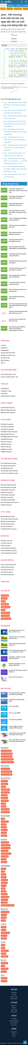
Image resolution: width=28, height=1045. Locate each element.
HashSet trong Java (6, 444)
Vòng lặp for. (4, 393)
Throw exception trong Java (8, 548)
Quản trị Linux (5, 769)
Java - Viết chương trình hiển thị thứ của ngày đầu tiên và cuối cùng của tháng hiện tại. (15, 123)
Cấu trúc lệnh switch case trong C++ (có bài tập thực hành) (17, 651)
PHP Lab (4, 981)
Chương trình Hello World (8, 353)
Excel (3, 945)
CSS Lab (4, 978)
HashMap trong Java (6, 449)
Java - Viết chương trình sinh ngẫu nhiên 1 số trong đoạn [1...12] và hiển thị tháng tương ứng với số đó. (15, 160)
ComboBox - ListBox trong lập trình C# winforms (17, 657)
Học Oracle (5, 851)
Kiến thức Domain (7, 774)
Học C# (4, 877)
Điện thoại (14, 1010)
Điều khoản (14, 999)
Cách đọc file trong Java (7, 567)
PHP (3, 819)
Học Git (4, 927)
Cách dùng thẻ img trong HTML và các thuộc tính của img (17, 733)
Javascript (4, 781)
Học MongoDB (6, 845)
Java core (4, 598)
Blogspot (4, 836)
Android (4, 918)
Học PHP (14, 1019)
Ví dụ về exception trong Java (9, 553)
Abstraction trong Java (7, 497)
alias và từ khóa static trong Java (10, 502)
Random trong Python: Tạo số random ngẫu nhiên (17, 664)
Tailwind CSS (5, 812)
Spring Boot (5, 595)
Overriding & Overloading (8, 500)
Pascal (3, 874)
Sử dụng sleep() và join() (7, 524)
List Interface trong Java (7, 426)
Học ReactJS (5, 809)
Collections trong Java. (7, 424)
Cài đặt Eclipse (5, 350)
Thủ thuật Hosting (6, 772)
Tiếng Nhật (5, 969)
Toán (3, 966)
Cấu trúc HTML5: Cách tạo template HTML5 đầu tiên (16, 727)
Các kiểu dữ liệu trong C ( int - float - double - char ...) (17, 631)
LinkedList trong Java (7, 439)
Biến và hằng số (5, 360)
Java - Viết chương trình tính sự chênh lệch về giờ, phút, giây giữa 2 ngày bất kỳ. (15, 139)
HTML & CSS (5, 792)
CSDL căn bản (6, 848)
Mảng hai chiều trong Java (8, 412)
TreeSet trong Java (6, 446)
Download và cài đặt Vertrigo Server (16, 700)
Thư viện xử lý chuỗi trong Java (9, 473)
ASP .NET (4, 900)
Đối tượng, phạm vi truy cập (8, 487)
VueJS (3, 804)
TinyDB (4, 859)
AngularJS (4, 784)
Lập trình (3, 5)
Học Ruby (4, 880)
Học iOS (4, 915)
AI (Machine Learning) (8, 905)
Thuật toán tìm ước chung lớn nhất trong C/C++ (17, 637)
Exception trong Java (6, 540)
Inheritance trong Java (7, 492)
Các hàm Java (5, 616)
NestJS (4, 806)
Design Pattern (6, 607)
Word (3, 948)
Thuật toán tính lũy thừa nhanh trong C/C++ (17, 644)
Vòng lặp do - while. (6, 391)
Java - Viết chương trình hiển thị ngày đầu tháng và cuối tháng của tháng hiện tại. (15, 104)
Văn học (4, 971)
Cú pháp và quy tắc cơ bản (8, 355)
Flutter (3, 920)
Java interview (5, 613)
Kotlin (3, 888)
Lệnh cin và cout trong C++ (16, 677)
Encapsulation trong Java (8, 490)
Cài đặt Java (4, 348)
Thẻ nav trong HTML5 (14, 713)
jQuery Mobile (5, 789)
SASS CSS (5, 801)
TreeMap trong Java (6, 451)
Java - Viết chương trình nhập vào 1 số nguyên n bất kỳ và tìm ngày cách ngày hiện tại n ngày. (15, 168)
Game (14, 1008)
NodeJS (4, 833)
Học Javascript (14, 1021)
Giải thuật (9, 9)
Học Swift (4, 883)
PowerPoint (5, 951)
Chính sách (14, 997)
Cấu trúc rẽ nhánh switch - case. (9, 377)
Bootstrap (4, 795)
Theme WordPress (7, 754)
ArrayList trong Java (6, 441)
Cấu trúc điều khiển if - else (8, 374)
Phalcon (4, 827)
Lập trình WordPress (7, 759)
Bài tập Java (5, 604)
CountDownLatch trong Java (8, 529)
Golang (4, 891)
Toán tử (3, 363)
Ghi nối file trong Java (7, 572)
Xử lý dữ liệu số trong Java (8, 466)
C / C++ (3, 9)
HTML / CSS (17, 9)
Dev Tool (4, 936)
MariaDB (4, 862)
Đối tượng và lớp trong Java (8, 485)
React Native (5, 912)
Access (4, 953)
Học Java (14, 1025)
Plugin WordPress (7, 756)
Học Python (14, 1023)
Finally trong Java (5, 545)
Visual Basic (5, 897)
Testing (4, 930)
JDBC (3, 610)
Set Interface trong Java (7, 429)
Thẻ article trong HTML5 (15, 719)
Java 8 (3, 601)
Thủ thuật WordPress (7, 762)
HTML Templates (6, 751)
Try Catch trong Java (6, 543)
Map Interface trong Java (7, 434)
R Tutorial (4, 902)
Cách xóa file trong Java (7, 574)
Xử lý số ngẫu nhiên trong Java (9, 471)
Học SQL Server (6, 854)
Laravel (4, 824)
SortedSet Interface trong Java (9, 431)
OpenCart (4, 830)
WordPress (11, 5)
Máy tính (13, 1006)
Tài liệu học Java (6, 619)
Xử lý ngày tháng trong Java (8, 463)
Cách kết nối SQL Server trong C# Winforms (18, 671)
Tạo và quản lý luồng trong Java (9, 519)
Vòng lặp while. (5, 388)
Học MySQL (5, 842)
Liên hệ (14, 994)
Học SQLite (5, 856)
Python (3, 869)
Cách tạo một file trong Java (8, 564)
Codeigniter (5, 822)
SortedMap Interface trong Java (9, 436)
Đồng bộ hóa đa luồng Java (8, 521)
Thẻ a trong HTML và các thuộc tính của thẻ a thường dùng (17, 740)
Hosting (18, 5)
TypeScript (4, 798)
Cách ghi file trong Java (7, 569)
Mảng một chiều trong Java (8, 410)
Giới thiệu (14, 992)
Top (25, 1043)
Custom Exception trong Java (9, 550)
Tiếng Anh (4, 963)
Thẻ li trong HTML (14, 706)
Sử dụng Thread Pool (6, 526)
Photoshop (5, 956)
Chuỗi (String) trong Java (8, 407)
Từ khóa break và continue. (8, 396)
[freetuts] (8, 1)
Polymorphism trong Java (8, 495)
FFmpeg (4, 938)
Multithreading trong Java (8, 516)
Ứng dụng (14, 1012)
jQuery (3, 787)
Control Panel (5, 933)
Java (3, 871)
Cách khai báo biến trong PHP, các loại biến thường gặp (17, 693)
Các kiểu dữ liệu (5, 358)
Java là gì (3, 345)
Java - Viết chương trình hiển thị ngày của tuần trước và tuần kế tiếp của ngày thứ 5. (15, 147)
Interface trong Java (6, 505)
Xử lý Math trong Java (7, 468)
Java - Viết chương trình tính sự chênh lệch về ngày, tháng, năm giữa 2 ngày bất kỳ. (15, 131)
